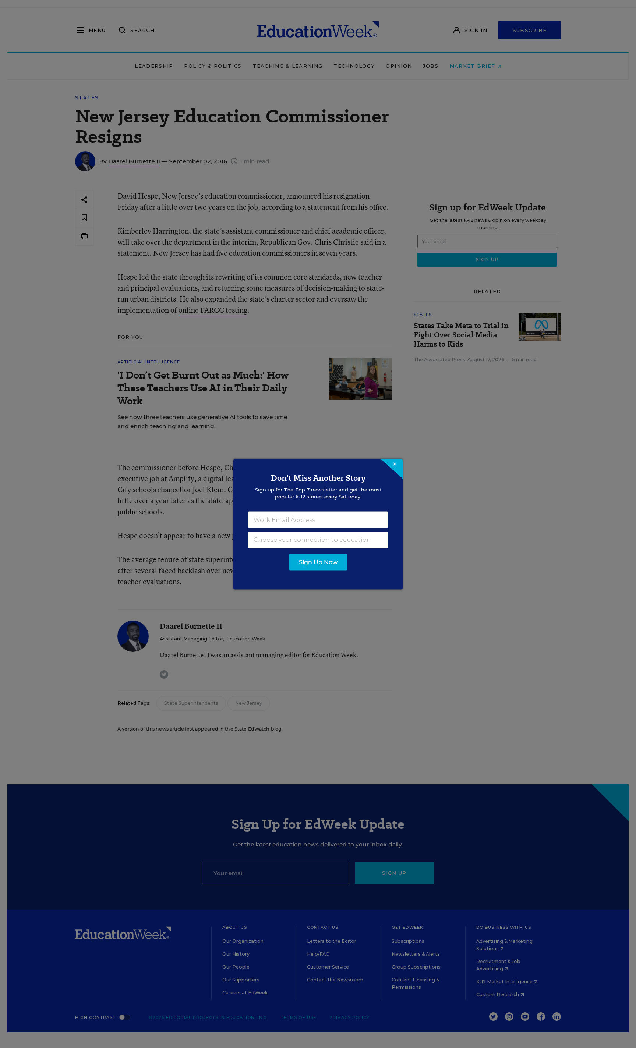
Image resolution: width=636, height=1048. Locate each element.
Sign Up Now (318, 561)
